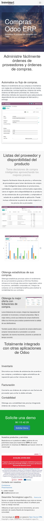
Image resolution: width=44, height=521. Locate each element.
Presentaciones (7, 487)
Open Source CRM (35, 517)
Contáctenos (6, 485)
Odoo (17, 517)
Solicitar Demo (22, 427)
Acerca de (37, 497)
